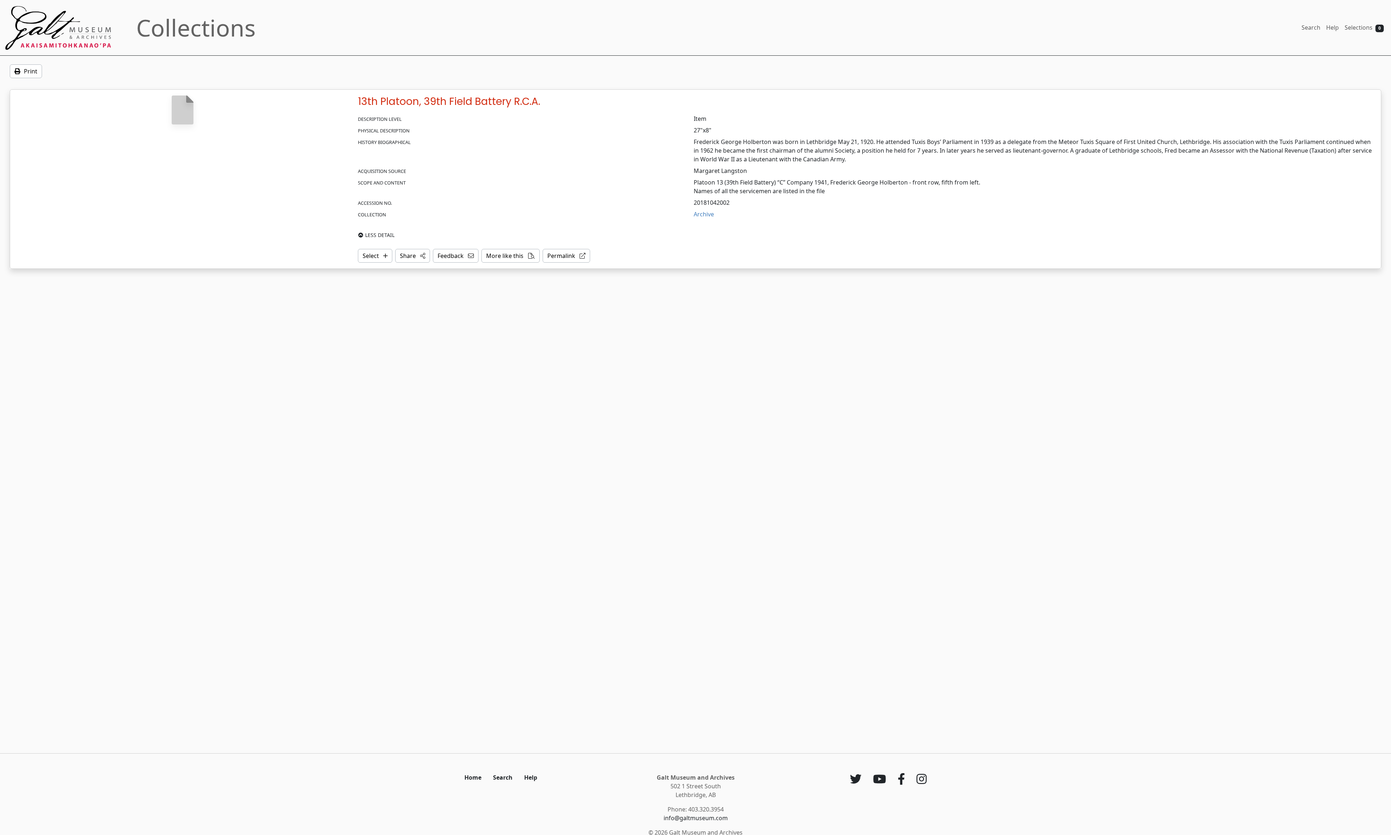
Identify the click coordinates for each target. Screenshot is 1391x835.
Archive (704, 214)
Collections (196, 27)
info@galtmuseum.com (696, 818)
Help (1332, 27)
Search (1311, 27)
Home (472, 777)
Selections (1363, 27)
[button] (412, 256)
